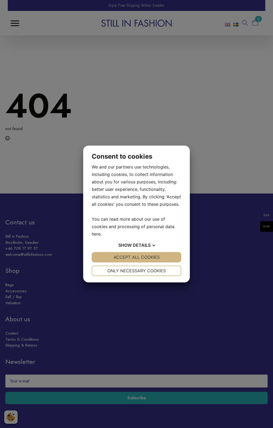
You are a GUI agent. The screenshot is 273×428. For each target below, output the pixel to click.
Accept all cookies (137, 257)
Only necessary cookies (136, 270)
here (96, 234)
